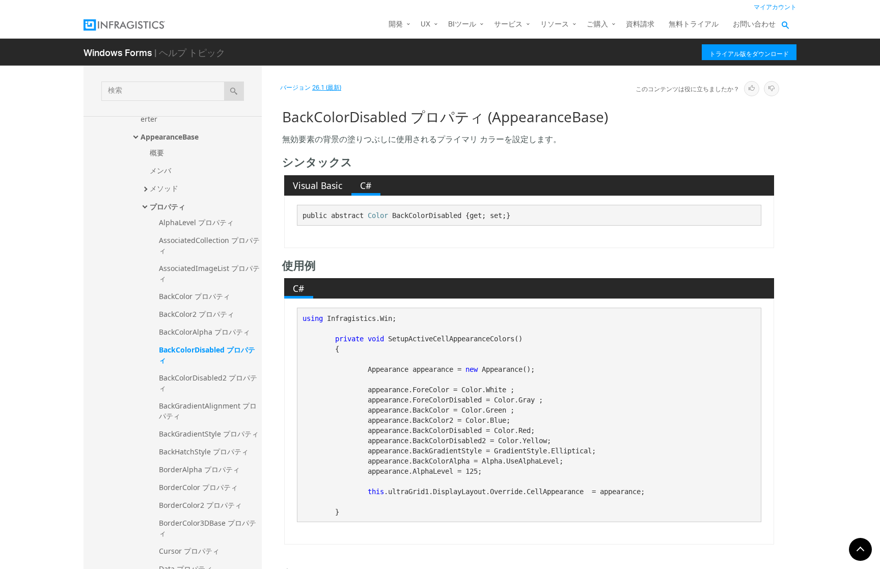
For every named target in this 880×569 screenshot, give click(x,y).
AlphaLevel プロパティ (196, 222)
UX (425, 25)
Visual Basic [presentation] (317, 185)
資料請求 (640, 25)
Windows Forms (118, 52)
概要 (157, 152)
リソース (554, 25)
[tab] (317, 185)
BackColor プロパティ (194, 296)
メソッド (164, 188)
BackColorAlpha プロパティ (204, 332)
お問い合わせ (754, 25)
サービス (508, 25)
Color (378, 215)
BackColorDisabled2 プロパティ (208, 383)
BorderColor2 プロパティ (200, 505)
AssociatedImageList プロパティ (209, 273)
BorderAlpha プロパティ (199, 469)
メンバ (160, 170)
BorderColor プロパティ (198, 487)
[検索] (234, 91)
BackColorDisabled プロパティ (207, 355)
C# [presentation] (365, 185)
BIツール (462, 25)
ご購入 (597, 25)
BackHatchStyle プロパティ (204, 451)
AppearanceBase (170, 137)
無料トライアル (694, 25)
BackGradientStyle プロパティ (209, 434)
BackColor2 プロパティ (196, 314)
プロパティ (167, 206)
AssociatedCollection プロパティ (209, 245)
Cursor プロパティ (189, 551)
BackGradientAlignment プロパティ (208, 411)
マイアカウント (775, 7)
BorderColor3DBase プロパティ (207, 528)
